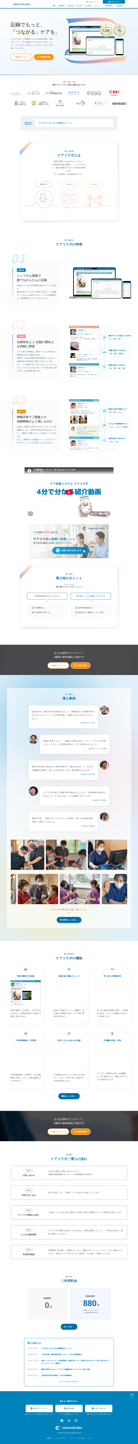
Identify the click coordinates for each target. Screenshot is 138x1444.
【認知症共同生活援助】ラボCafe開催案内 (56, 1375)
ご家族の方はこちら (94, 2)
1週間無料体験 (45, 57)
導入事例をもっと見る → (69, 920)
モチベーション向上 (27, 443)
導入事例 (79, 6)
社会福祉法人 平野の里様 (87, 774)
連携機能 (61, 6)
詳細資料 (119, 6)
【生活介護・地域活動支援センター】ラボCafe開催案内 (61, 1354)
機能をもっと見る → (69, 1096)
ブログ (96, 6)
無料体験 (108, 6)
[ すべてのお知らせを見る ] (69, 1381)
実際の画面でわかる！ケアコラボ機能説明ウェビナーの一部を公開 (65, 1369)
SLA (72, 1438)
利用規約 (48, 1438)
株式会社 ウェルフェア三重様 (97, 748)
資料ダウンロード (22, 57)
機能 (54, 6)
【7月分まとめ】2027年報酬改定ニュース (55, 123)
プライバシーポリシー (61, 1438)
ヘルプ (90, 1438)
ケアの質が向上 (48, 368)
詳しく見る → (69, 1327)
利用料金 (70, 6)
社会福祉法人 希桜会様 (99, 800)
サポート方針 (80, 1438)
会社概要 (88, 6)
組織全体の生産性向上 (26, 361)
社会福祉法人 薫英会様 (88, 826)
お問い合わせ (114, 2)
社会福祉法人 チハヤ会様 (87, 722)
